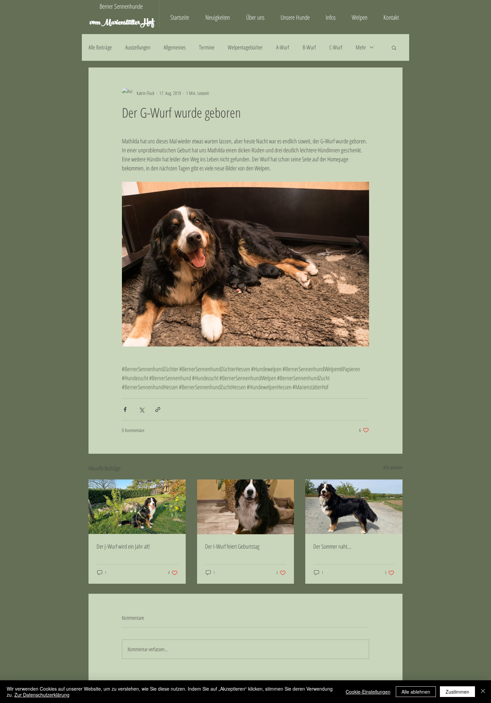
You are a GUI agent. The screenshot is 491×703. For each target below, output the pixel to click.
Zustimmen (457, 691)
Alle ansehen (392, 467)
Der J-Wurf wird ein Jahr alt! (123, 546)
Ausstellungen (137, 47)
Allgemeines (175, 47)
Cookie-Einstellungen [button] (368, 691)
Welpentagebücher (245, 47)
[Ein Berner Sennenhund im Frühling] (353, 506)
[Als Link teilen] (158, 409)
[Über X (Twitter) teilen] (141, 409)
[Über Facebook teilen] (125, 409)
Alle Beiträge (100, 47)
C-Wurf (335, 47)
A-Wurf (282, 47)
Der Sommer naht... (332, 546)
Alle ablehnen (415, 691)
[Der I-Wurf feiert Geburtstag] (245, 506)
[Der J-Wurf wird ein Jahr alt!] (137, 506)
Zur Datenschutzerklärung (41, 694)
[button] (394, 47)
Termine (206, 47)
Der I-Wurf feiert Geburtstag (232, 546)
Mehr (361, 47)
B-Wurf (309, 47)
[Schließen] (483, 692)
